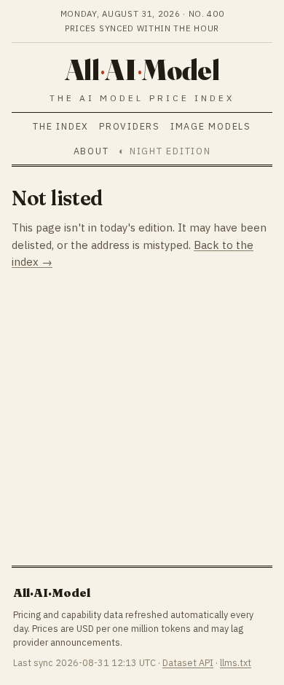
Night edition (170, 151)
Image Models (210, 126)
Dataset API (187, 662)
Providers (129, 126)
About (91, 151)
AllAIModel (142, 69)
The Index (61, 126)
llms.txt (235, 662)
